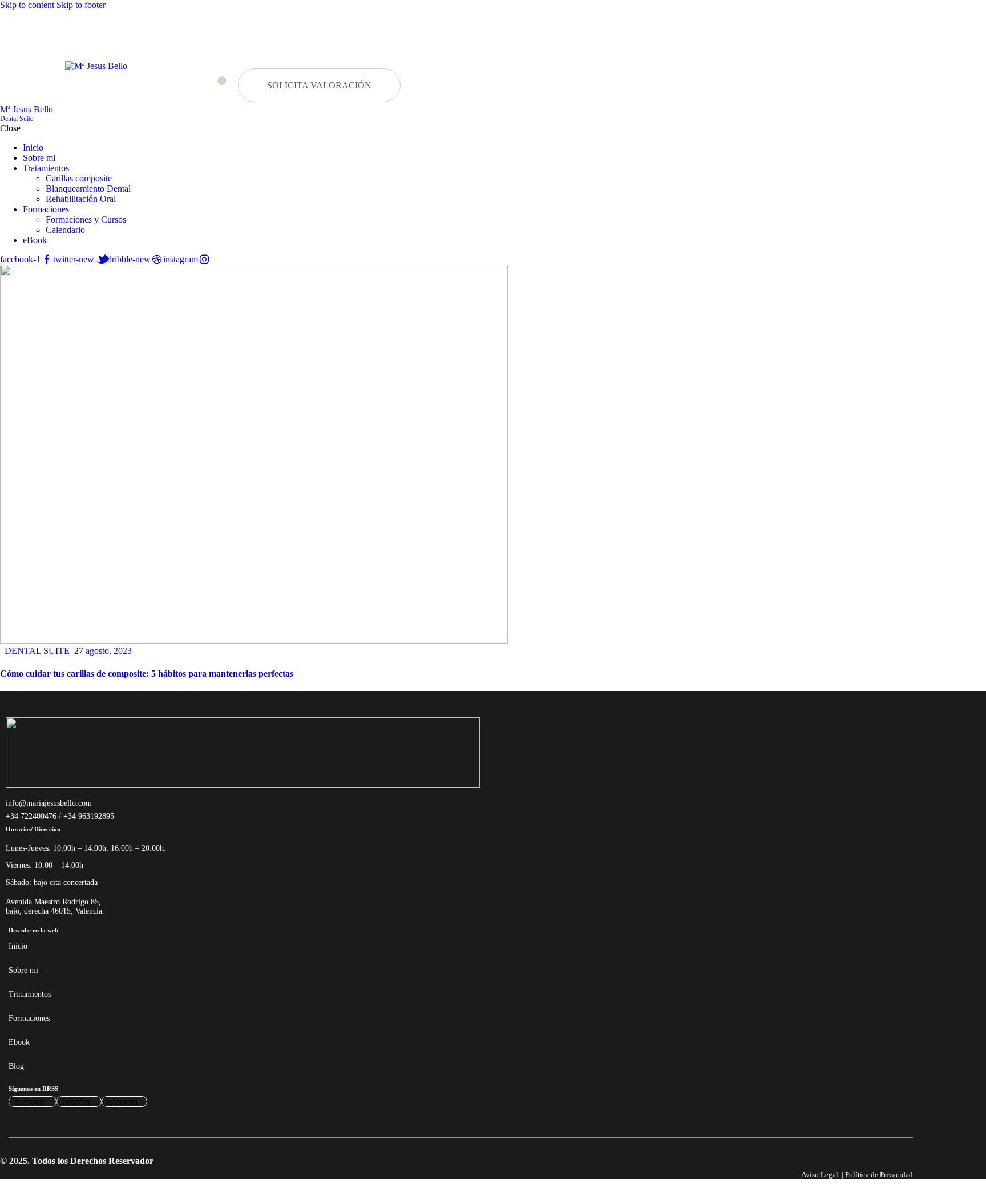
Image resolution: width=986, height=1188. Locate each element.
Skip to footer (81, 5)
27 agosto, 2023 (103, 651)
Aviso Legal (819, 1174)
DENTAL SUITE (37, 651)
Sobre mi (23, 970)
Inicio (18, 946)
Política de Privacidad (879, 1174)
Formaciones (29, 1018)
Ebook (19, 1042)
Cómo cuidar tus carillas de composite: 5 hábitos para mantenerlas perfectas (146, 673)
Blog (16, 1066)
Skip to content (27, 5)
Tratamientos (30, 994)
